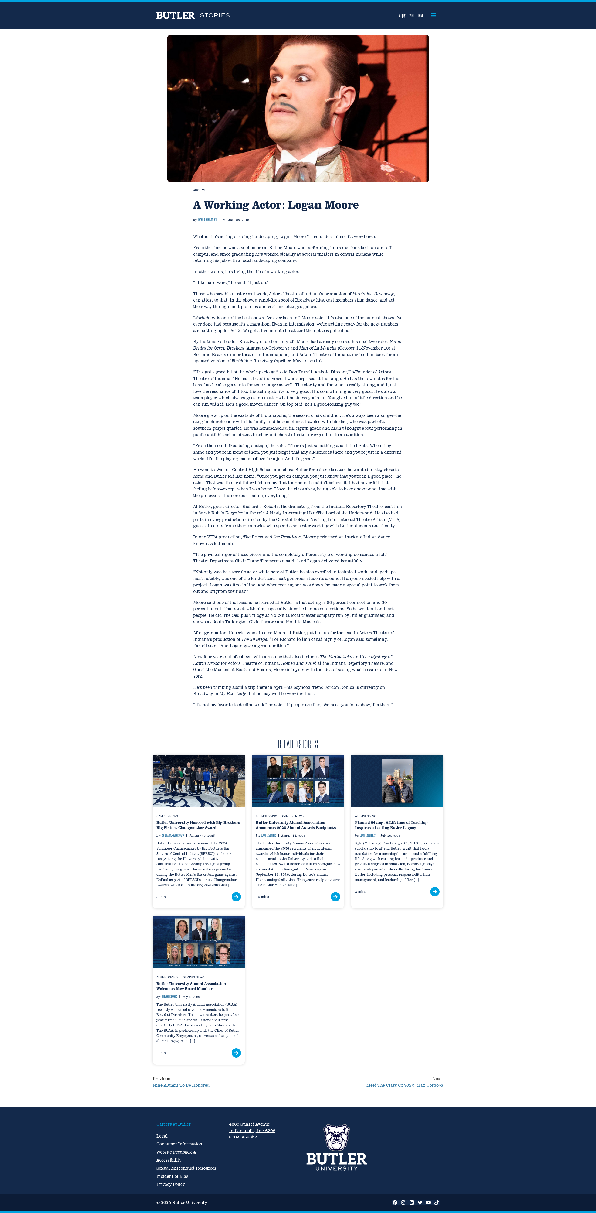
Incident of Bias (172, 1176)
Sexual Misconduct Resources (186, 1168)
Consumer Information (179, 1144)
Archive (199, 190)
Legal (162, 1136)
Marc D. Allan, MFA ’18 (207, 219)
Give (420, 15)
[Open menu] (433, 15)
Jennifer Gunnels (268, 835)
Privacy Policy (170, 1184)
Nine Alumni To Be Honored (181, 1082)
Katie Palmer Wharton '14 (173, 835)
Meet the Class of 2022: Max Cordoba (404, 1082)
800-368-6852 (243, 1137)
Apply (402, 15)
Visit (412, 15)
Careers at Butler (173, 1124)
